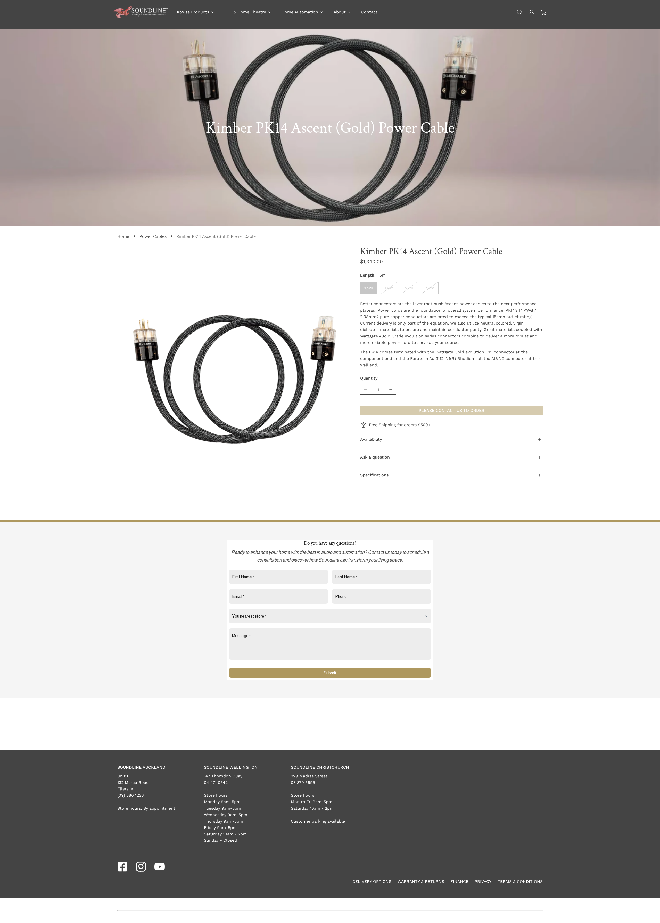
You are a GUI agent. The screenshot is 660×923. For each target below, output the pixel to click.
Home (123, 236)
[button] (544, 12)
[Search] (520, 12)
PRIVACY (483, 881)
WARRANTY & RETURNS (421, 881)
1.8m (389, 287)
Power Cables (153, 236)
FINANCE (459, 881)
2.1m (409, 287)
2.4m (429, 287)
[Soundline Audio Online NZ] (140, 12)
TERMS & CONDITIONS (520, 881)
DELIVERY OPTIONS (371, 881)
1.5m (368, 287)
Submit (330, 673)
